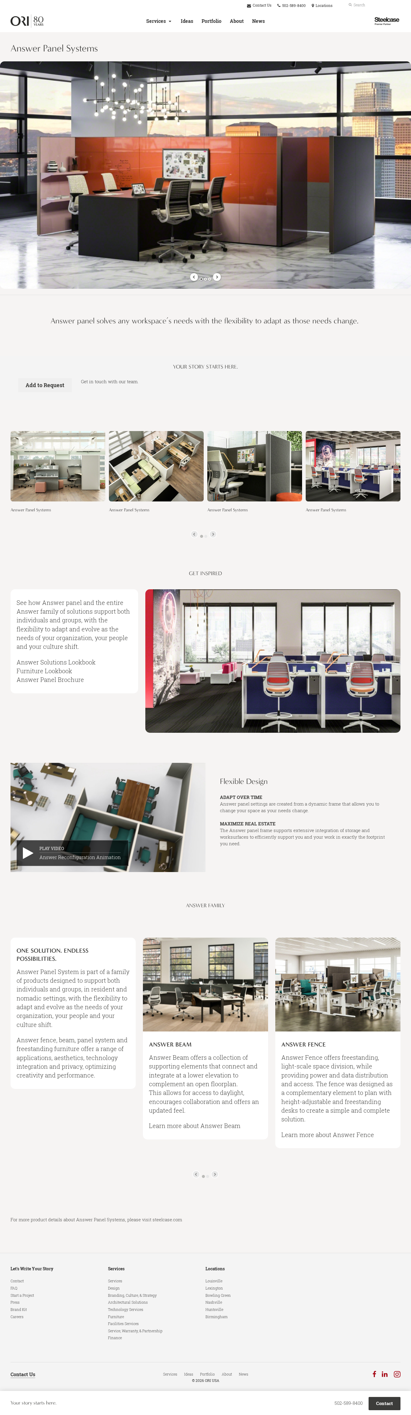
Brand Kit (19, 1309)
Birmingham (216, 1316)
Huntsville (214, 1309)
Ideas (187, 21)
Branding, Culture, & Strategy (132, 1295)
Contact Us (261, 5)
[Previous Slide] (194, 277)
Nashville (214, 1302)
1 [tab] (201, 279)
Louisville (214, 1280)
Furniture (116, 1316)
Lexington (214, 1288)
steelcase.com (167, 1219)
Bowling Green (218, 1295)
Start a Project (22, 1295)
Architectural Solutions (128, 1302)
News (258, 21)
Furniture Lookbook (44, 671)
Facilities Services (123, 1323)
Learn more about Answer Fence (327, 1135)
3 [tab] (209, 279)
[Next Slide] (217, 277)
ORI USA (212, 1380)
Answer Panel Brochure (50, 679)
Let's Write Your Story (32, 1269)
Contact (17, 1280)
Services (156, 21)
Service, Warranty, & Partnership (135, 1330)
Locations (215, 1269)
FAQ (14, 1288)
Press (15, 1302)
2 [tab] (205, 279)
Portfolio (211, 21)
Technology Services (125, 1309)
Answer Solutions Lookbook (56, 662)
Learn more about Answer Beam (194, 1126)
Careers (17, 1316)
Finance (115, 1337)
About (237, 21)
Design (114, 1288)
